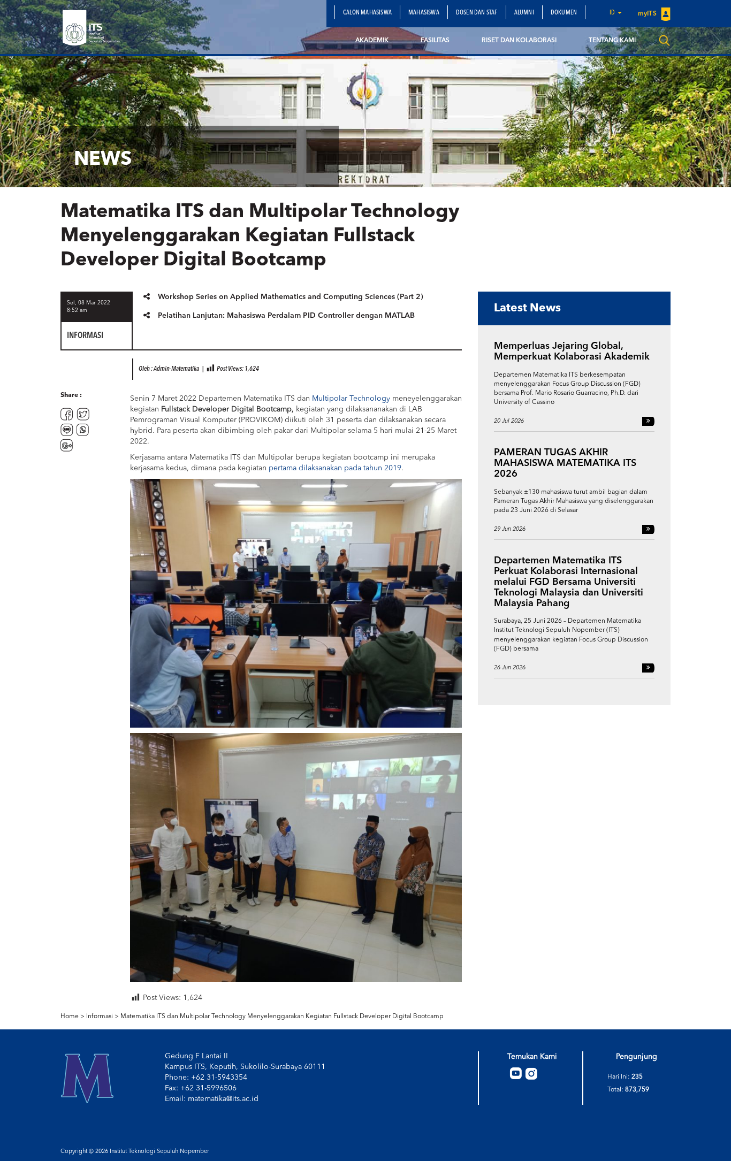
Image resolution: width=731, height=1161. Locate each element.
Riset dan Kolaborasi (519, 40)
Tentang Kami (612, 40)
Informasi (99, 1016)
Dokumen (564, 13)
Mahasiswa (423, 13)
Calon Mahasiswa (367, 13)
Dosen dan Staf (477, 13)
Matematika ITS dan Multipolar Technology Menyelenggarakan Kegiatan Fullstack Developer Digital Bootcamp (282, 1016)
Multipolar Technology (351, 398)
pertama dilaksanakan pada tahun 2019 (335, 468)
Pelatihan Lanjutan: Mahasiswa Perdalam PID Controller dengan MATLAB (286, 315)
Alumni (524, 13)
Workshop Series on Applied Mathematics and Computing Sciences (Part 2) (290, 297)
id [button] (613, 13)
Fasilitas (435, 40)
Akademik (372, 40)
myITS (648, 14)
